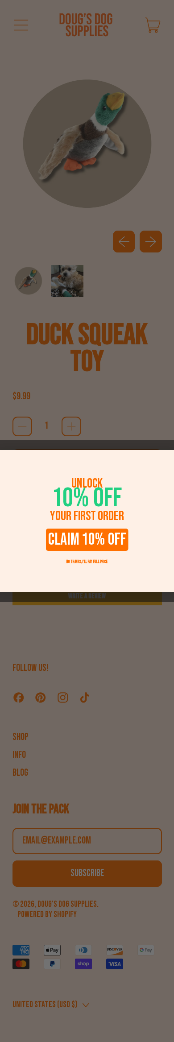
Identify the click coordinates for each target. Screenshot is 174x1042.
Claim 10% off (87, 539)
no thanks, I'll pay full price (87, 561)
